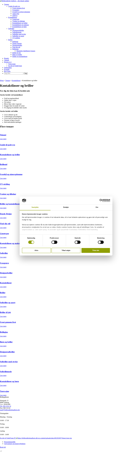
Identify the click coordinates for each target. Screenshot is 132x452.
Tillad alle (95, 250)
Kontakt (6, 69)
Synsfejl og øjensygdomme (21, 12)
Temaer (6, 4)
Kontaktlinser (12, 17)
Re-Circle (7, 71)
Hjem (2, 80)
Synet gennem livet (18, 8)
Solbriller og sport (18, 36)
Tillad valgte (66, 250)
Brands (6, 58)
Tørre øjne (15, 14)
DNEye (14, 15)
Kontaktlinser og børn (19, 27)
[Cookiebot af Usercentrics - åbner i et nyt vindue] (101, 200)
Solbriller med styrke (19, 34)
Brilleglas (15, 49)
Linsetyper (15, 19)
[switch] (54, 242)
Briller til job (16, 53)
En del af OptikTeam (15, 66)
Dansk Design (17, 43)
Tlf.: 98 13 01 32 (5, 406)
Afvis (36, 250)
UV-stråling (16, 38)
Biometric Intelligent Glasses (25, 51)
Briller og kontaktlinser (19, 56)
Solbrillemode (16, 32)
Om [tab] (97, 207)
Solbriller (11, 28)
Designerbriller (17, 45)
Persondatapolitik (9, 442)
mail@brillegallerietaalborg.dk (10, 410)
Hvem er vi (7, 62)
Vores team (11, 64)
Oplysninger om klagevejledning (14, 444)
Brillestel (15, 41)
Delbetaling (8, 67)
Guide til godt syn (14, 6)
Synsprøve (15, 10)
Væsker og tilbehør (18, 21)
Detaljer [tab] (66, 207)
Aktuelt (6, 60)
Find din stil (16, 47)
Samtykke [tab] (35, 207)
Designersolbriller (18, 30)
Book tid (3, 447)
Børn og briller (17, 54)
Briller (10, 40)
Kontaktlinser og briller (19, 23)
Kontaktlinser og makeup (20, 25)
